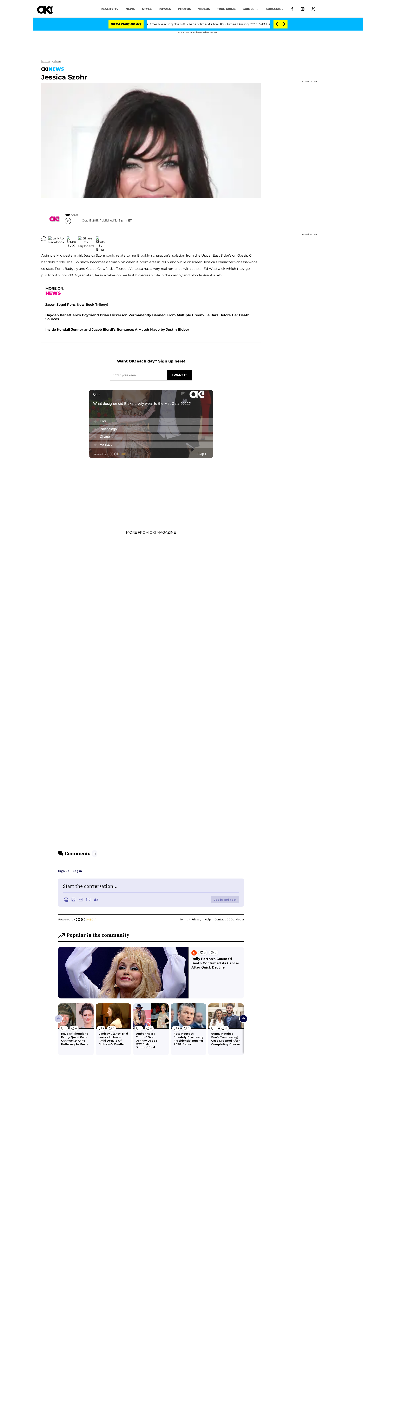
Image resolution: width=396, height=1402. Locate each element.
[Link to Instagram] (302, 9)
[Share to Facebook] (56, 238)
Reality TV (110, 9)
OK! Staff (71, 215)
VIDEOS (204, 9)
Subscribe (274, 9)
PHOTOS (184, 9)
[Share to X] (71, 238)
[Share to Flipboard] (86, 238)
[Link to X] (313, 9)
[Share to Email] (100, 238)
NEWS (130, 9)
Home (45, 61)
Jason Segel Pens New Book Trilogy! (76, 305)
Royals (165, 9)
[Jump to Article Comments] (43, 238)
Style (147, 9)
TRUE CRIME (226, 9)
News (57, 61)
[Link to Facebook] (292, 9)
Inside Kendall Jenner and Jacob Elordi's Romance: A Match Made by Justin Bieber (117, 330)
